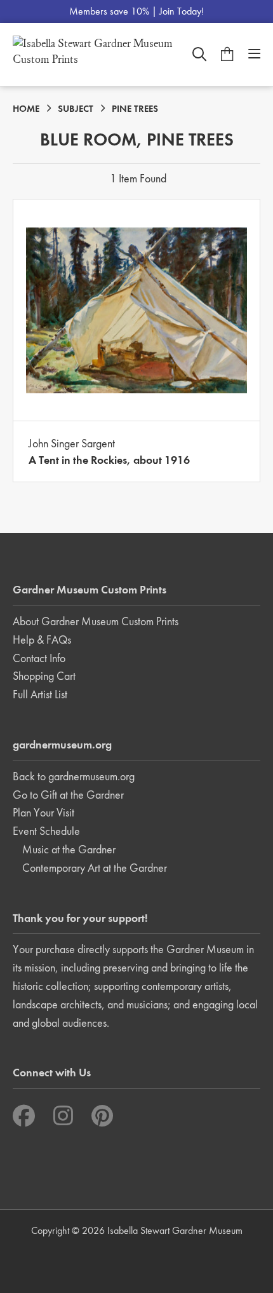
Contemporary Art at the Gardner (94, 867)
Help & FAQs (42, 639)
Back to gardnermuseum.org (74, 776)
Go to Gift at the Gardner (68, 794)
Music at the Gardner (69, 849)
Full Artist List (40, 694)
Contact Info (39, 658)
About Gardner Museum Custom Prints (95, 621)
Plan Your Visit (43, 812)
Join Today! (181, 11)
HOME (26, 108)
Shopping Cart (44, 675)
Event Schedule (46, 830)
